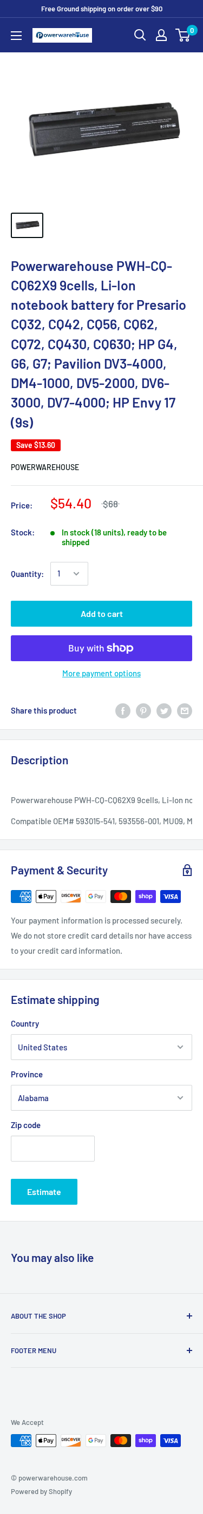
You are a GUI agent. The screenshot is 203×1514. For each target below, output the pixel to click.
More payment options (101, 673)
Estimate (44, 1191)
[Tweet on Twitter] (164, 710)
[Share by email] (184, 710)
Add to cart (102, 613)
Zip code (26, 1125)
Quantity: (27, 574)
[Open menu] (16, 35)
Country (25, 1023)
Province (27, 1074)
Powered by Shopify (41, 1491)
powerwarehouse (45, 467)
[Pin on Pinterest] (143, 710)
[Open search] (140, 35)
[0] (183, 35)
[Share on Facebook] (122, 710)
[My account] (161, 35)
